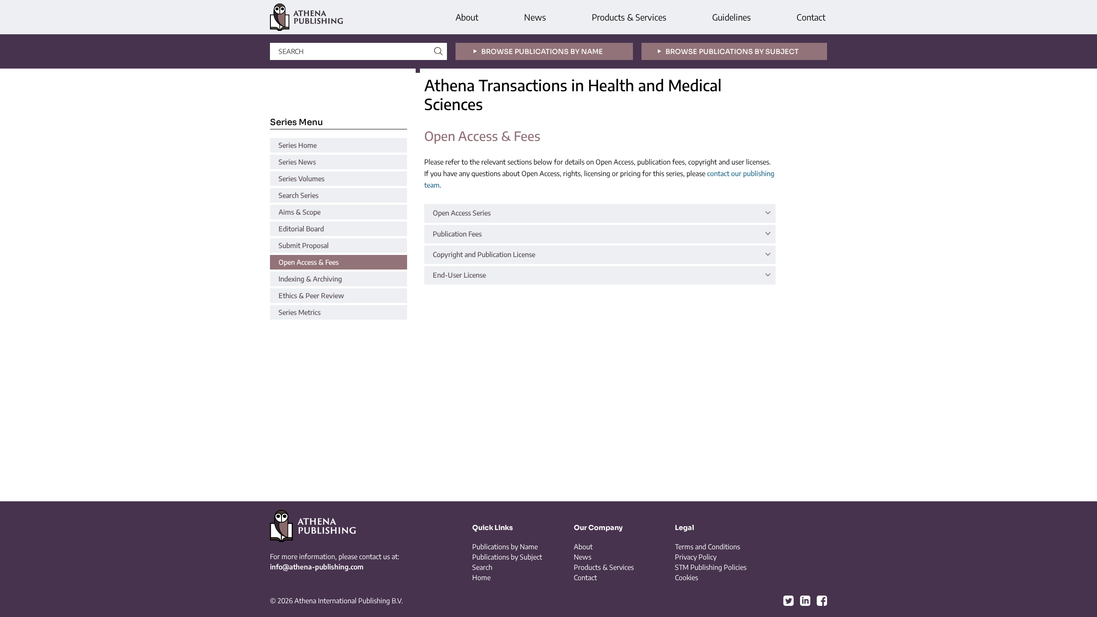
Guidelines (731, 17)
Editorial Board (301, 229)
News (535, 17)
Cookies (686, 577)
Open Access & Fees (309, 262)
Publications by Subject (507, 557)
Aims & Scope (300, 212)
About (467, 17)
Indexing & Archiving (310, 279)
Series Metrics (300, 312)
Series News (297, 162)
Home (481, 577)
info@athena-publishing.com (316, 567)
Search (482, 567)
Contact (811, 17)
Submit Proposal (304, 245)
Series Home (298, 145)
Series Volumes (301, 178)
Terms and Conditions (707, 546)
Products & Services (629, 17)
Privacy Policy (695, 557)
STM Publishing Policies (710, 567)
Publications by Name (505, 546)
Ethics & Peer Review (311, 295)
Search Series (298, 195)
